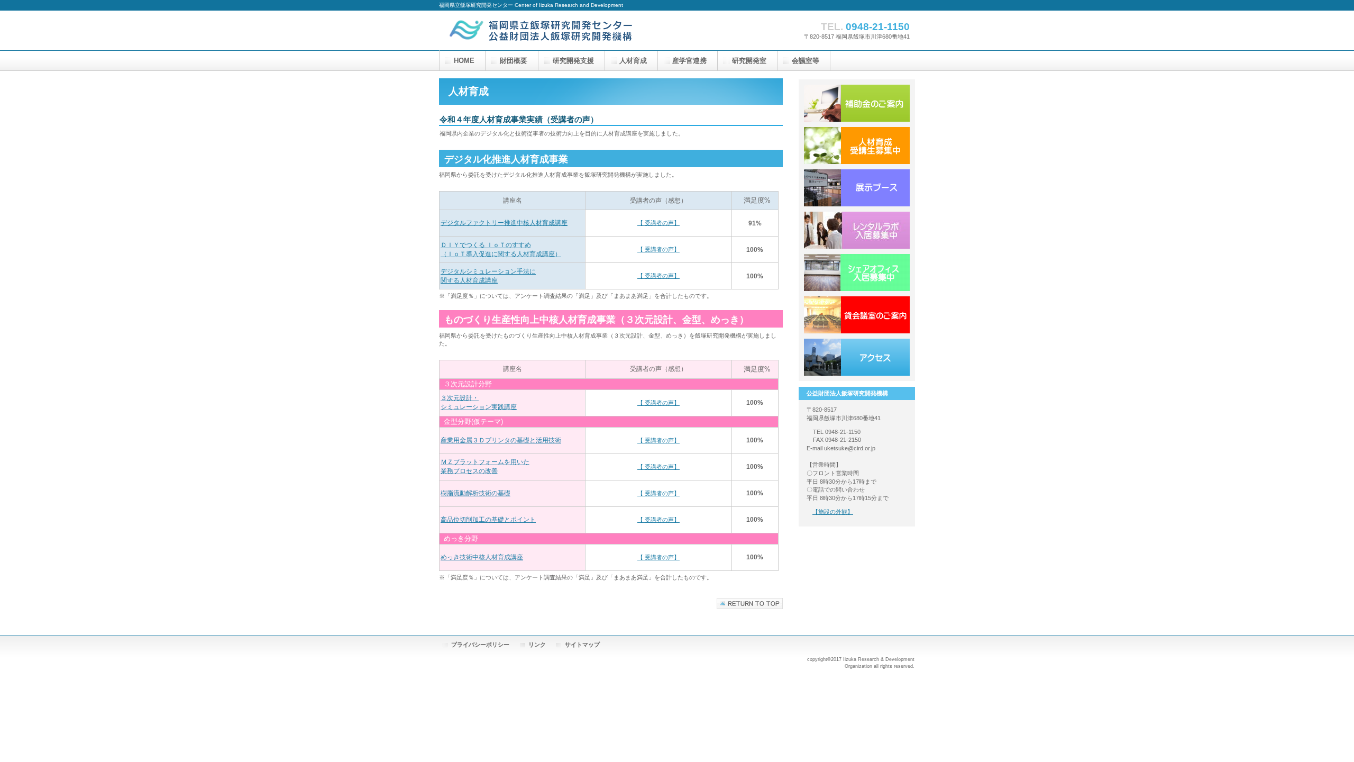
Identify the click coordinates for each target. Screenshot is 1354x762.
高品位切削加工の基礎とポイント (488, 519)
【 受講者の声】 (658, 223)
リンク (537, 644)
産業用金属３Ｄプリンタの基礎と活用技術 (501, 440)
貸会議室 (857, 314)
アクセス (857, 357)
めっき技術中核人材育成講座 (482, 557)
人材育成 (857, 145)
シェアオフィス (857, 272)
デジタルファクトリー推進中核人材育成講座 (504, 222)
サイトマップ (582, 644)
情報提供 (857, 187)
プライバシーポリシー (480, 644)
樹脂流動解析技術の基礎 (475, 493)
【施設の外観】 (832, 512)
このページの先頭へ (750, 603)
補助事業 (857, 103)
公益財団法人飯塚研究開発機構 (545, 30)
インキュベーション (857, 230)
